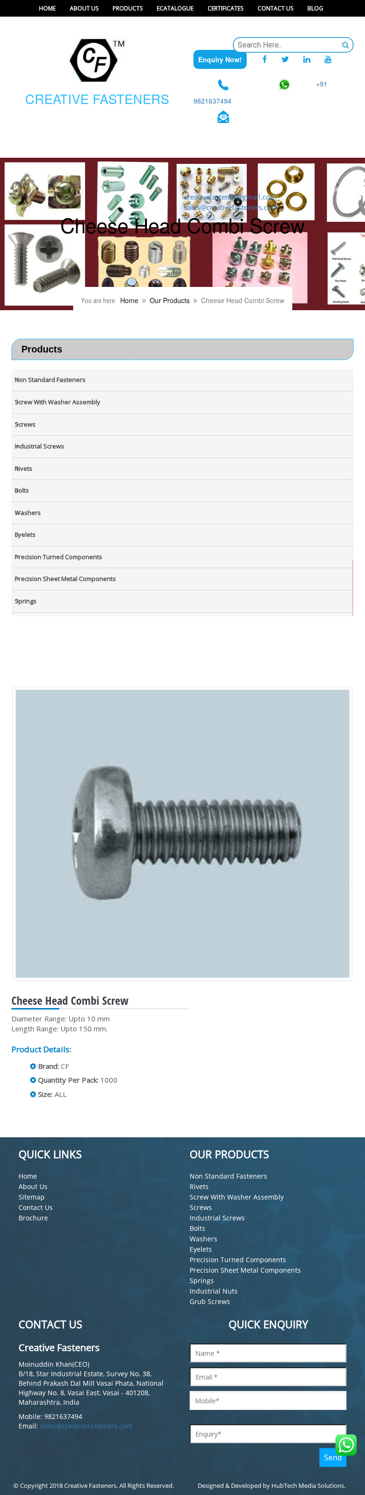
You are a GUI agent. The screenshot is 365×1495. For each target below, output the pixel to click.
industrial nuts (214, 1290)
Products (128, 8)
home (28, 1176)
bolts (197, 1228)
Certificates (225, 8)
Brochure (33, 1217)
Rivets (199, 1186)
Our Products (170, 300)
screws (201, 1207)
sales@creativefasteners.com (86, 1425)
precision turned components (238, 1259)
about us (33, 1186)
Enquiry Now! (220, 59)
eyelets (201, 1249)
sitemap (32, 1196)
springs (202, 1280)
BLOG (315, 8)
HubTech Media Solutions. (308, 1485)
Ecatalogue (175, 8)
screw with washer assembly (237, 1196)
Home (47, 8)
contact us (36, 1207)
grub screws (210, 1301)
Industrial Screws (217, 1217)
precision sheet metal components (245, 1270)
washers (203, 1238)
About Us (84, 8)
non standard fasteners (228, 1176)
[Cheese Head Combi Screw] (190, 833)
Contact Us (275, 8)
